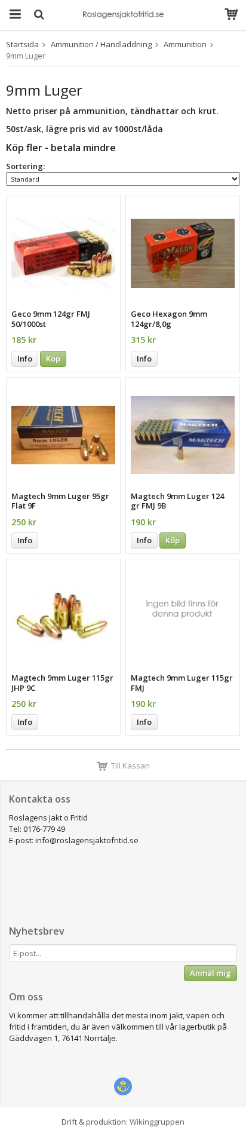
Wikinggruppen (157, 1121)
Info (24, 358)
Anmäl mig (210, 972)
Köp (53, 358)
